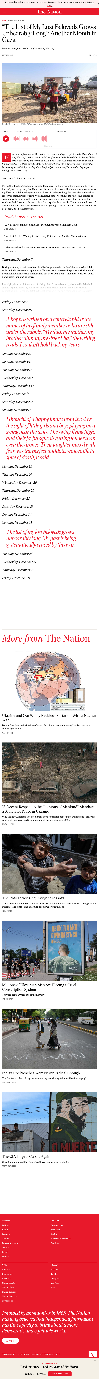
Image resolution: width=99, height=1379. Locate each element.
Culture (5, 1238)
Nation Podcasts (9, 1296)
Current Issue (57, 1225)
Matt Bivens (7, 733)
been (53, 154)
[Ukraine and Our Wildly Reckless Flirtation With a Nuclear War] (49, 681)
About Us (6, 1269)
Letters (5, 1256)
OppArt (5, 1247)
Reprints (55, 1243)
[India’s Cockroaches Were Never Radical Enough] (49, 1039)
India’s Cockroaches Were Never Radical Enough (41, 1073)
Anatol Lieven (8, 824)
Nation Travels (9, 1292)
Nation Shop (8, 1287)
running (60, 154)
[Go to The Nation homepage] (49, 11)
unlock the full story (60, 1373)
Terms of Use (23, 1354)
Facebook (55, 1269)
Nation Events (8, 1283)
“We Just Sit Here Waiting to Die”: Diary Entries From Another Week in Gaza (45, 236)
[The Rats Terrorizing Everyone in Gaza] (49, 864)
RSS (53, 1287)
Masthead (55, 1229)
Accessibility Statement (42, 1354)
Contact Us (7, 1274)
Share (92, 55)
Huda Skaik (7, 911)
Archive (54, 1234)
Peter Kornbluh (9, 1166)
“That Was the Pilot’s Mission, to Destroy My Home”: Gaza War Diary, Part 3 (44, 247)
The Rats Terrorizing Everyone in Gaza (33, 898)
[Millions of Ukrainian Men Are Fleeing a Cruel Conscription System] (49, 951)
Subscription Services (61, 1238)
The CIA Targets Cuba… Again (26, 1156)
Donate (10, 1340)
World (5, 20)
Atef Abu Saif (7, 55)
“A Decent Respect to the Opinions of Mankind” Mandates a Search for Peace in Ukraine (48, 809)
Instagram (55, 1278)
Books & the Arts (10, 1243)
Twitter (54, 1274)
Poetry (5, 1252)
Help (58, 1354)
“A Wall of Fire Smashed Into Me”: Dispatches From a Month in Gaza (40, 224)
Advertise (6, 1278)
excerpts (68, 154)
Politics (5, 1225)
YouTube (55, 1283)
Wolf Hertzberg (9, 1082)
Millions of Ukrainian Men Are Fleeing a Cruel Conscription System (39, 987)
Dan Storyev (7, 999)
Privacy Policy (8, 1354)
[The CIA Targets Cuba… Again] (49, 1122)
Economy (6, 1234)
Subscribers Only (50, 1364)
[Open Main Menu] (4, 11)
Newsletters (7, 1301)
